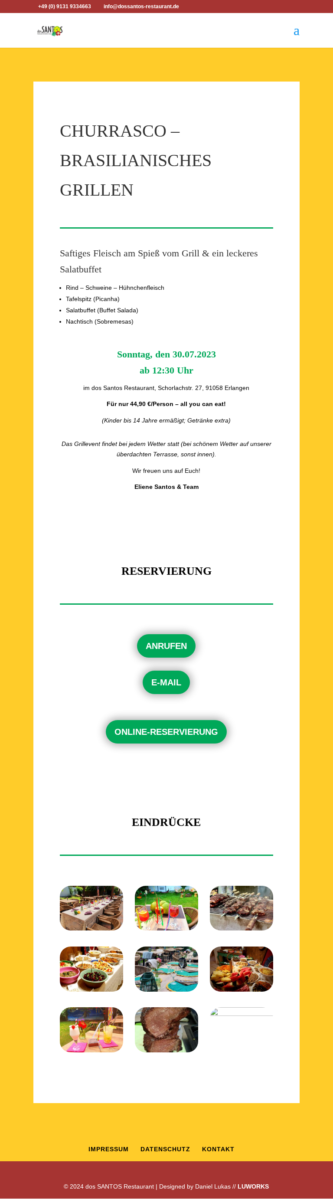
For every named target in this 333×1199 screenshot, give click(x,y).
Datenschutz (165, 1149)
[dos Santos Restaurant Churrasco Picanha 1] (241, 928)
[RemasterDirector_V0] (166, 989)
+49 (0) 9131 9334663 (64, 6)
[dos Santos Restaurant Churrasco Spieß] (166, 1050)
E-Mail (166, 682)
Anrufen (166, 646)
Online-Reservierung (166, 732)
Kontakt (218, 1149)
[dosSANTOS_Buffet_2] (91, 989)
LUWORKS (253, 1186)
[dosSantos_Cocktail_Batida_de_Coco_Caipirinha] (91, 1050)
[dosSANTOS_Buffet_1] (241, 989)
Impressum (108, 1149)
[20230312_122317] (241, 1050)
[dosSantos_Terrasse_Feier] (91, 928)
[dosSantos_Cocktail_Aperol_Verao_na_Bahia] (166, 928)
